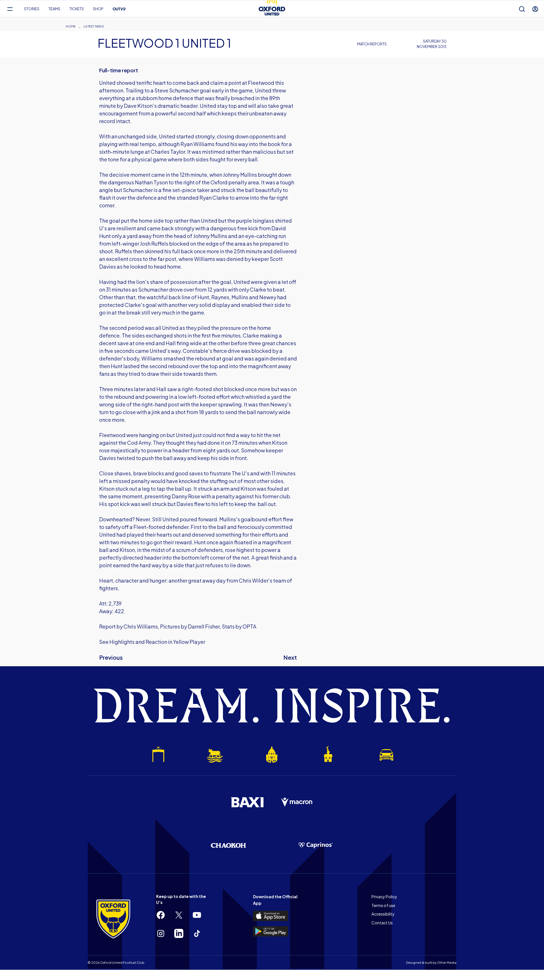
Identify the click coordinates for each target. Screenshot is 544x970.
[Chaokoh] (228, 845)
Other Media (446, 962)
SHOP (98, 9)
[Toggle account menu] (535, 9)
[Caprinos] (315, 845)
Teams (54, 9)
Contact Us (382, 922)
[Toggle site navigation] (10, 9)
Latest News (94, 26)
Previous (111, 657)
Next (290, 657)
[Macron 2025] (296, 802)
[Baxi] (247, 802)
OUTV (119, 9)
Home (70, 26)
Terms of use (383, 905)
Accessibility (383, 913)
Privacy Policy (384, 896)
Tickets (76, 9)
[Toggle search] (521, 9)
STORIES (31, 9)
